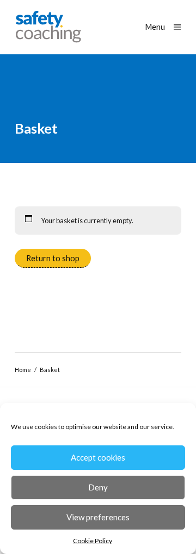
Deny (98, 487)
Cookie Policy (92, 541)
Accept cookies (98, 457)
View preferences (98, 517)
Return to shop (52, 258)
